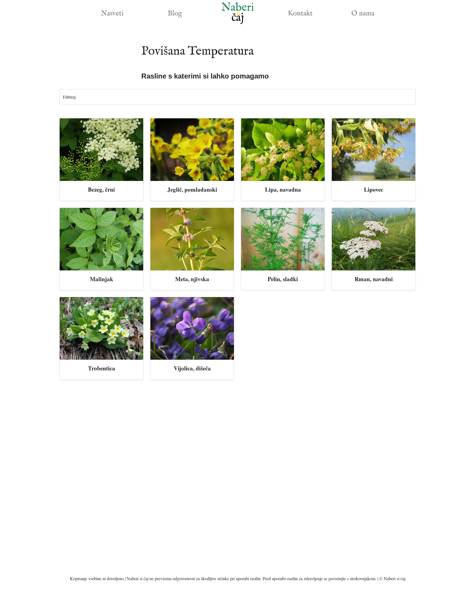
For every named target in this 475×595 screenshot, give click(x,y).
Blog (175, 13)
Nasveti (112, 13)
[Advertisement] (237, 479)
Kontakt (300, 13)
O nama (362, 13)
